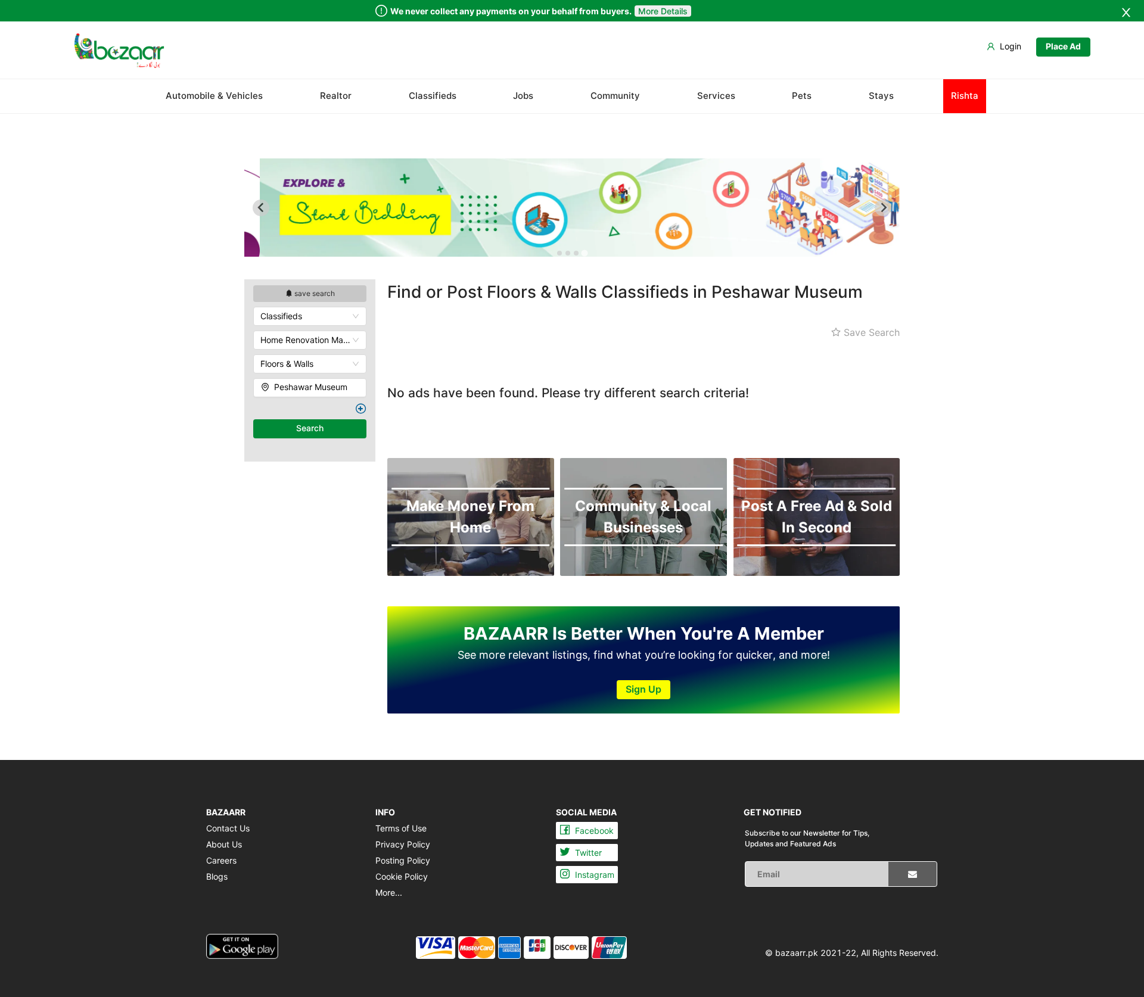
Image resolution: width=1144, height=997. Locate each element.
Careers (221, 860)
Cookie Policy (401, 876)
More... (388, 892)
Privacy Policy (402, 844)
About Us (224, 844)
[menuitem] (119, 50)
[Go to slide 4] (584, 253)
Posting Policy (402, 860)
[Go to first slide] (883, 208)
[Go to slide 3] (576, 253)
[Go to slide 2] (567, 253)
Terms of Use (401, 828)
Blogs (217, 876)
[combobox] (309, 316)
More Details (663, 11)
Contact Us (228, 828)
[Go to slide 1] (559, 253)
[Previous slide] (261, 208)
